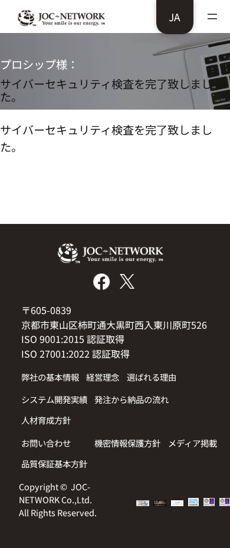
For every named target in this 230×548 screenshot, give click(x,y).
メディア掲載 (192, 443)
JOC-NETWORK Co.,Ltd (54, 493)
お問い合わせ (46, 443)
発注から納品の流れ (131, 399)
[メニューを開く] (212, 16)
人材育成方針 (46, 420)
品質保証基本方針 (54, 463)
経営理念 (102, 377)
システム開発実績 (54, 399)
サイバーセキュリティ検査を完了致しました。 (106, 90)
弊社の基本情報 (50, 377)
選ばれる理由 (151, 377)
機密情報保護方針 (127, 443)
